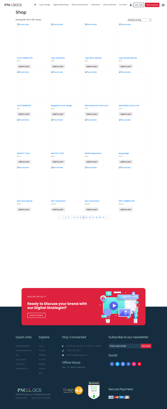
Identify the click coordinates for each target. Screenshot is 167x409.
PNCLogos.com (26, 394)
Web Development (80, 4)
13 (90, 217)
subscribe (146, 346)
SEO (17, 355)
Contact (42, 350)
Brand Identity (109, 4)
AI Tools (42, 359)
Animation (95, 4)
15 (96, 217)
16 (100, 217)
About (41, 346)
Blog (40, 373)
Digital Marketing (60, 4)
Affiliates (42, 355)
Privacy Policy (21, 397)
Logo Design (44, 4)
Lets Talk (138, 5)
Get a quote (152, 5)
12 (86, 217)
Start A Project (36, 315)
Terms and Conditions (40, 397)
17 (103, 217)
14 (93, 217)
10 (80, 217)
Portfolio (123, 4)
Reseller (42, 364)
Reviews (42, 368)
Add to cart (24, 66)
